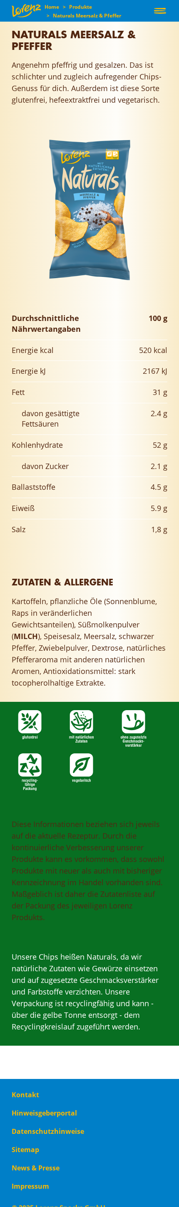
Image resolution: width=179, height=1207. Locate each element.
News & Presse (36, 1167)
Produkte (80, 6)
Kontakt (25, 1094)
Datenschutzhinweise (48, 1131)
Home (52, 6)
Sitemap (25, 1149)
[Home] (26, 10)
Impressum (30, 1186)
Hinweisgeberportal (44, 1113)
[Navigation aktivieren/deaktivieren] (160, 11)
